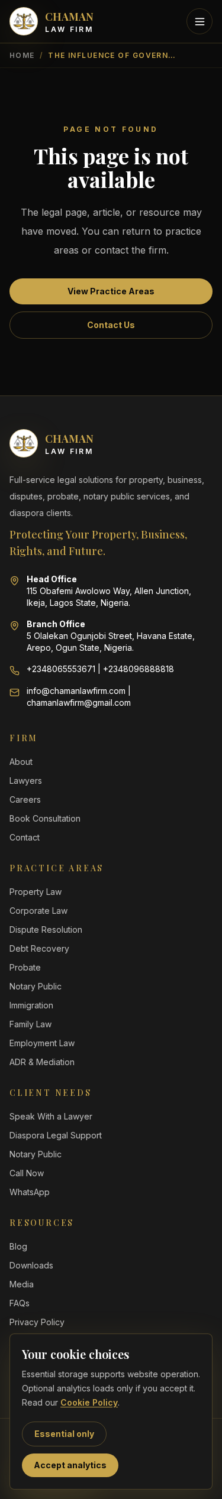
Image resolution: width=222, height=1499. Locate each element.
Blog (18, 1246)
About (21, 762)
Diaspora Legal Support (55, 1135)
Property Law (35, 892)
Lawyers (25, 781)
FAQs (19, 1303)
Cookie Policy (89, 1402)
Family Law (30, 1024)
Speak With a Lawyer (50, 1116)
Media (21, 1284)
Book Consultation (45, 818)
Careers (25, 799)
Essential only (64, 1434)
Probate (25, 967)
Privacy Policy (37, 1322)
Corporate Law (38, 911)
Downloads (31, 1265)
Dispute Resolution (45, 929)
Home (22, 55)
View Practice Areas (111, 291)
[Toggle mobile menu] (199, 21)
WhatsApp (29, 1192)
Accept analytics (70, 1465)
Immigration (31, 1005)
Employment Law (42, 1043)
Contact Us (111, 325)
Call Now (26, 1173)
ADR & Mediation (42, 1062)
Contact (24, 837)
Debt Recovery (39, 948)
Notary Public (35, 986)
